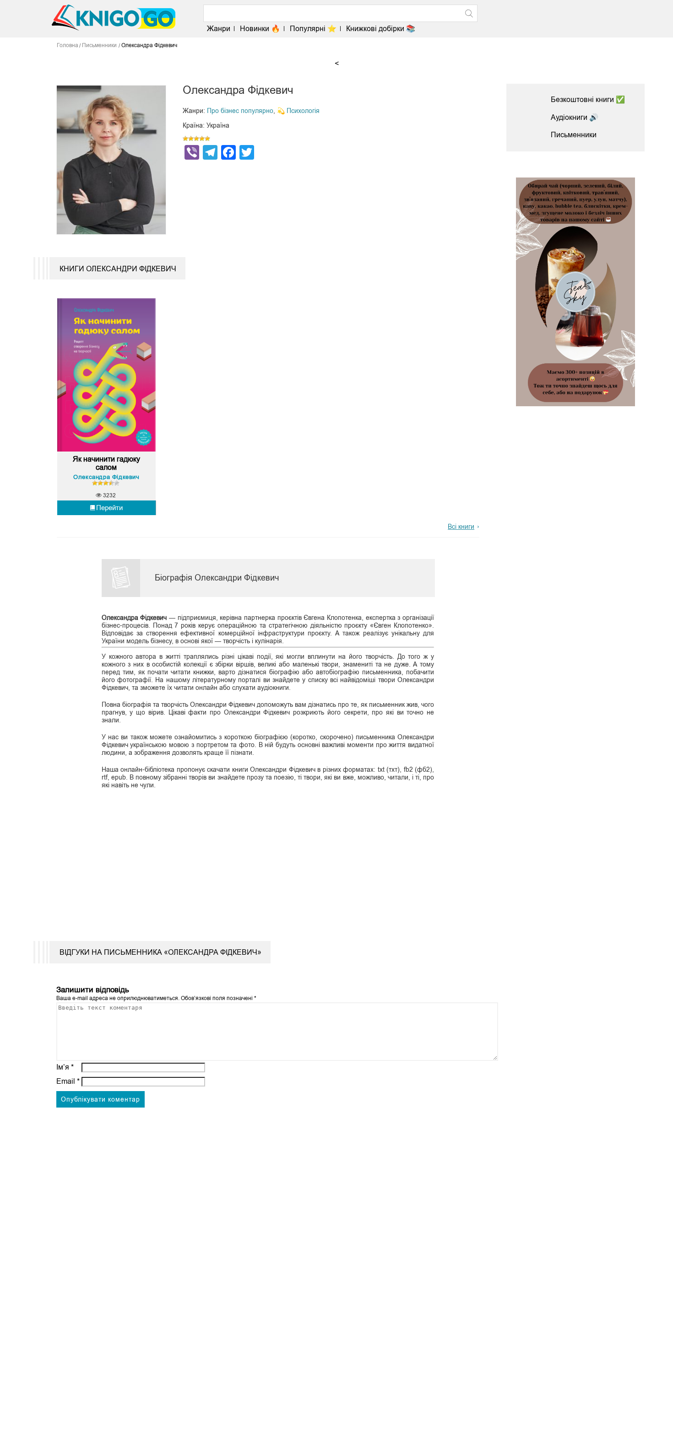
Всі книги (461, 526)
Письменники (574, 135)
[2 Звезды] (191, 138)
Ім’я (65, 1067)
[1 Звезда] (185, 138)
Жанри (218, 28)
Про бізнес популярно (240, 110)
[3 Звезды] (196, 138)
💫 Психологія (298, 110)
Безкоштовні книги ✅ (588, 99)
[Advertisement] (262, 859)
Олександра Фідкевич (106, 476)
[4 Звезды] (202, 138)
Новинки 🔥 (260, 28)
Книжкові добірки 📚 (380, 28)
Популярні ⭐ (313, 28)
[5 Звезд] (207, 138)
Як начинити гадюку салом (106, 463)
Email (68, 1081)
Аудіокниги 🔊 (574, 117)
